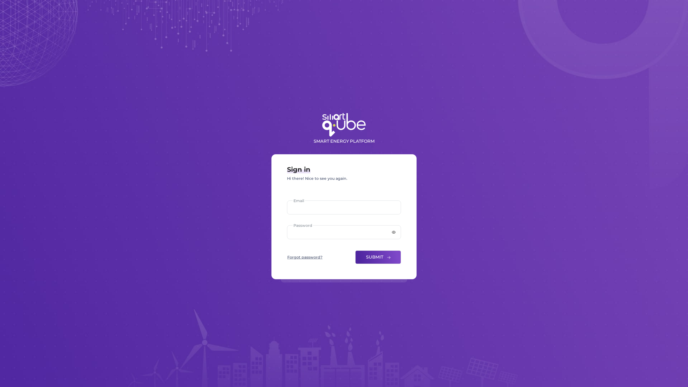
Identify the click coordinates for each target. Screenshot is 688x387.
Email (298, 200)
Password (302, 225)
